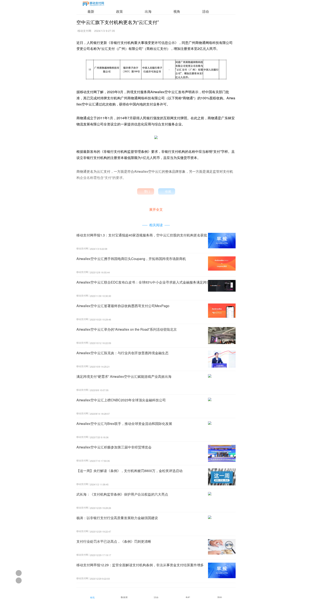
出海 (148, 11)
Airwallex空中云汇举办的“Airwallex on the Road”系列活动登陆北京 (126, 329)
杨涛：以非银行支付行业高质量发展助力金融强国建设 (117, 517)
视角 (176, 11)
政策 (119, 11)
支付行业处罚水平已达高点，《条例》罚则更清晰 (113, 541)
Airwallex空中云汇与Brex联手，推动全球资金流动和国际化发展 (124, 423)
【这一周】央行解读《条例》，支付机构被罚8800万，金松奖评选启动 (129, 470)
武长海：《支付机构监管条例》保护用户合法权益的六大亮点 (122, 494)
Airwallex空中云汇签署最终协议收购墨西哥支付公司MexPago (122, 305)
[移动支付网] (93, 4)
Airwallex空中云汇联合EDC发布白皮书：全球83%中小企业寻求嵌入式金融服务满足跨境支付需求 (149, 282)
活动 (205, 11)
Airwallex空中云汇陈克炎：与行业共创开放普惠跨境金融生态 (122, 352)
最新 (90, 11)
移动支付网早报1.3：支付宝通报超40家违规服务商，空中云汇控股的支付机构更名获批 (141, 235)
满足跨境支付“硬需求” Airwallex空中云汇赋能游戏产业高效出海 (123, 376)
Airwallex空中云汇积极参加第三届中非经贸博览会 (114, 447)
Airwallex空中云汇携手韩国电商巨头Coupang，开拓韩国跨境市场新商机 (131, 258)
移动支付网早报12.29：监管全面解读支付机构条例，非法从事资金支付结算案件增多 (140, 564)
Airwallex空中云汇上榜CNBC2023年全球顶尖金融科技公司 (121, 400)
